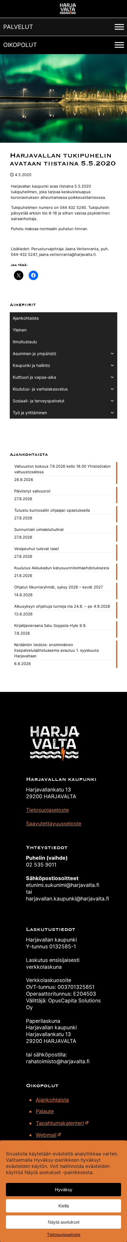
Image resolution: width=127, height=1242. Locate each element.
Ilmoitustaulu (25, 341)
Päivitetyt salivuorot (32, 491)
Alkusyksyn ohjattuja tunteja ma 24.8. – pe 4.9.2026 (62, 606)
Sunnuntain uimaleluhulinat (39, 529)
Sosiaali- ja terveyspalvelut (38, 400)
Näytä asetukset (63, 1222)
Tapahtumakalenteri (60, 1123)
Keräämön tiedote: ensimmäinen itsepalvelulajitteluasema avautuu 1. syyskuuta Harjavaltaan (56, 650)
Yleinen (20, 329)
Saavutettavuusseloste (53, 823)
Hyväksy (63, 1189)
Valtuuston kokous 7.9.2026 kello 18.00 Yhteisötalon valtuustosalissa (62, 469)
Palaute (45, 1111)
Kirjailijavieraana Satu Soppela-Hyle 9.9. (50, 625)
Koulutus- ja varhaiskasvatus (40, 388)
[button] (18, 27)
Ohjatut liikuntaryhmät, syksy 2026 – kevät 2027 (58, 587)
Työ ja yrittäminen (30, 412)
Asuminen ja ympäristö (34, 353)
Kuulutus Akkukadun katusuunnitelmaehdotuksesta (61, 567)
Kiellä (63, 1205)
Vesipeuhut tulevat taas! (36, 548)
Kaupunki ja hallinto (31, 365)
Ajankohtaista (26, 318)
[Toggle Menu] (119, 27)
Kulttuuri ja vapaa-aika (34, 377)
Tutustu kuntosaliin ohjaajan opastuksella (52, 510)
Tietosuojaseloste (63, 1234)
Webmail (46, 1135)
